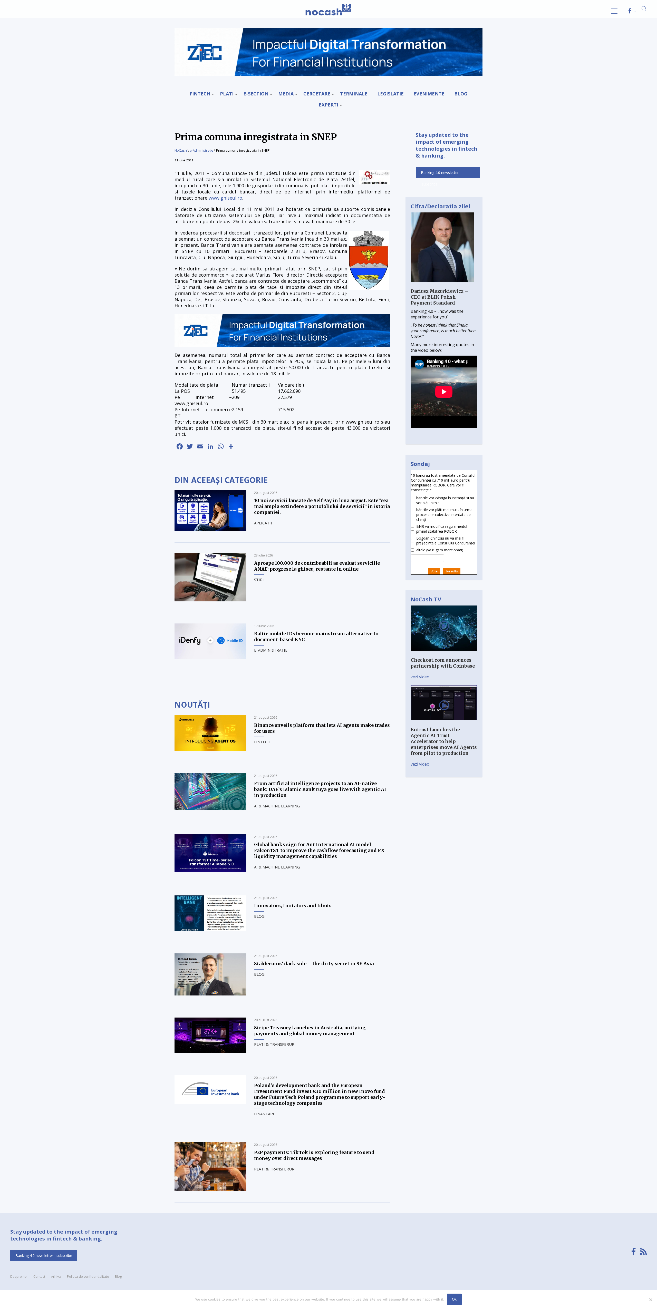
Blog (460, 94)
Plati (227, 94)
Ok (454, 1299)
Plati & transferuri (275, 1044)
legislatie (390, 94)
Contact (39, 1276)
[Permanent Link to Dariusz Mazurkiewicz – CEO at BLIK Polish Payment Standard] (442, 285)
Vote (434, 571)
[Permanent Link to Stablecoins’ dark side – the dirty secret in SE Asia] (210, 994)
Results (452, 571)
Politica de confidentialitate (88, 1276)
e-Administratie (201, 150)
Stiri (259, 579)
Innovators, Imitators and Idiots (293, 906)
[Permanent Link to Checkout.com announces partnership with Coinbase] (444, 654)
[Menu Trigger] (614, 11)
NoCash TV (426, 599)
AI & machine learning (277, 805)
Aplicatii (263, 522)
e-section (255, 94)
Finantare (264, 1113)
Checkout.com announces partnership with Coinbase (443, 663)
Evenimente (429, 94)
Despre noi (18, 1276)
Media (286, 94)
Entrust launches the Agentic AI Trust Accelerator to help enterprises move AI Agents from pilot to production (444, 741)
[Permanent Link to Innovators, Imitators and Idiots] (210, 930)
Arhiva (56, 1276)
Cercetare (316, 94)
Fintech (200, 94)
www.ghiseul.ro (225, 198)
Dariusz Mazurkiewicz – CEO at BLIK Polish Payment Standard (439, 297)
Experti (328, 105)
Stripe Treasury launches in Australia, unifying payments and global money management (309, 1031)
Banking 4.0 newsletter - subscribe (441, 174)
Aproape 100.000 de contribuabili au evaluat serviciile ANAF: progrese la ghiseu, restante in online (317, 566)
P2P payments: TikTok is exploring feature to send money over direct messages (314, 1155)
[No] (650, 1299)
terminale (354, 94)
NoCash (181, 150)
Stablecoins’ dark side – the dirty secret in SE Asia (314, 963)
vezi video (420, 677)
